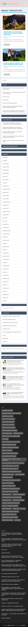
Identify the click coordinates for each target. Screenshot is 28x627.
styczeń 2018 (6, 275)
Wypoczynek (22, 36)
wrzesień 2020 (6, 233)
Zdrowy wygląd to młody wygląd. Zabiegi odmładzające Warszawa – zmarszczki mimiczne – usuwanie (12, 588)
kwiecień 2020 (6, 246)
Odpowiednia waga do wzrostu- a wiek (10, 576)
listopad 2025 (6, 170)
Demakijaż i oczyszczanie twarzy (10, 322)
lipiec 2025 (5, 176)
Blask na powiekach (5, 618)
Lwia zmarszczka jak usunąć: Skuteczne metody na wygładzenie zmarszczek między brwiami (13, 580)
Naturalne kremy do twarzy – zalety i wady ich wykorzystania (13, 88)
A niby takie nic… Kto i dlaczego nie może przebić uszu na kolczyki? (14, 93)
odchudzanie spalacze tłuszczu (10, 466)
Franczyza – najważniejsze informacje (10, 603)
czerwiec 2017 (6, 288)
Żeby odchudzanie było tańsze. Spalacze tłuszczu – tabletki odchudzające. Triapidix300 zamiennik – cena (13, 565)
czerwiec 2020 (6, 240)
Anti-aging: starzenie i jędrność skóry (11, 316)
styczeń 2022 (6, 208)
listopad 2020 (6, 227)
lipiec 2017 (5, 284)
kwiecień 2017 (6, 294)
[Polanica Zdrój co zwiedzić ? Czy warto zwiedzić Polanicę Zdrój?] (14, 55)
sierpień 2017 (6, 281)
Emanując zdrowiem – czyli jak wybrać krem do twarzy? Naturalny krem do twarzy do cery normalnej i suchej (14, 540)
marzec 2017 (5, 297)
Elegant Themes (11, 625)
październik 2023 (6, 202)
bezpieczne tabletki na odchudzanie (11, 413)
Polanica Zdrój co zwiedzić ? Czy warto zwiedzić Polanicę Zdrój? (13, 63)
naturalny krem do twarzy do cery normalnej (11, 459)
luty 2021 (5, 221)
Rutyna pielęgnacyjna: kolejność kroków (12, 332)
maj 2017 (5, 291)
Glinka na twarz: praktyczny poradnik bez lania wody (13, 141)
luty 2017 (5, 300)
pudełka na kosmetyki (7, 483)
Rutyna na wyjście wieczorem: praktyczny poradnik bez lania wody (12, 132)
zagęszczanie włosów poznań (9, 517)
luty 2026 (5, 160)
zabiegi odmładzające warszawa (10, 511)
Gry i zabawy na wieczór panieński (9, 573)
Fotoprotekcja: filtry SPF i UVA (9, 325)
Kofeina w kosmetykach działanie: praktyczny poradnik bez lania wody (13, 136)
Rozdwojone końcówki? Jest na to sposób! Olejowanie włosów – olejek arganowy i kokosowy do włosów (13, 610)
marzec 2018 (5, 269)
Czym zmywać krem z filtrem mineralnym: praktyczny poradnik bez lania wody (15, 385)
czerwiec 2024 (6, 195)
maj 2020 (5, 243)
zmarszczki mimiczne (7, 520)
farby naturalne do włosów (9, 430)
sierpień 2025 (6, 173)
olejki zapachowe (19, 474)
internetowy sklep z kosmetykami (11, 436)
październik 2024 (6, 189)
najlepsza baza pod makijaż (9, 456)
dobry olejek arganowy (8, 424)
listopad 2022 (6, 205)
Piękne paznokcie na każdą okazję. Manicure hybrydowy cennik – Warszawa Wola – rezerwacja (12, 556)
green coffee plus (18, 433)
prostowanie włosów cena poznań (11, 480)
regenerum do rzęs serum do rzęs (10, 488)
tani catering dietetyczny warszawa (11, 497)
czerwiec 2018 (6, 259)
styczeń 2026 (6, 163)
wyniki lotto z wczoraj (19, 508)
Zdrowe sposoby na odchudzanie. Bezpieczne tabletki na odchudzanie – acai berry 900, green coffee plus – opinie (13, 594)
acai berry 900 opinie (7, 410)
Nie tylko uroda (6, 328)
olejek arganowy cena (7, 474)
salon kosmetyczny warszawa (10, 491)
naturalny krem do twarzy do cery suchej (13, 463)
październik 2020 (6, 230)
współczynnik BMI (6, 508)
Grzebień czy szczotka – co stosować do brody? (12, 606)
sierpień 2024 (6, 192)
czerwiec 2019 (6, 253)
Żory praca (17, 520)
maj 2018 (5, 262)
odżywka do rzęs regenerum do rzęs (11, 471)
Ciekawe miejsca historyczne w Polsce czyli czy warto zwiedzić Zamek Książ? (13, 33)
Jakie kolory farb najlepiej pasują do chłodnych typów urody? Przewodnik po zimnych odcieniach (14, 111)
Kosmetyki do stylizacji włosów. (10, 103)
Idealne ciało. (4, 549)
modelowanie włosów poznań (10, 453)
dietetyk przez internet (8, 419)
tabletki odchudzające (19, 494)
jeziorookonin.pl (10, 36)
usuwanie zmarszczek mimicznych (10, 503)
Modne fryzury (6, 96)
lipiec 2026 (5, 157)
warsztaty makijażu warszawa (10, 505)
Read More (6, 44)
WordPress (23, 625)
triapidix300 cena (6, 500)
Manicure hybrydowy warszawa (10, 447)
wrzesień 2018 (6, 256)
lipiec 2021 (5, 218)
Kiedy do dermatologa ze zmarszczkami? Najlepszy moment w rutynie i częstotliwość (13, 128)
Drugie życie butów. (5, 552)
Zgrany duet (5, 99)
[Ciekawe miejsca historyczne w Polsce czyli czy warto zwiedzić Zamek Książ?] (14, 22)
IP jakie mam (5, 439)
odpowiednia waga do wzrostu (10, 468)
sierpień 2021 (6, 214)
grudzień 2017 (6, 278)
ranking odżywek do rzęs (8, 485)
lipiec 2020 (5, 237)
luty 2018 (5, 272)
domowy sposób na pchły (8, 427)
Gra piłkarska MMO (7, 433)
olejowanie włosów (7, 477)
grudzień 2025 (6, 166)
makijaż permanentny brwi (9, 444)
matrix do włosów (7, 450)
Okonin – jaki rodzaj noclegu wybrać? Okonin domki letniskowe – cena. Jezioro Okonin (13, 393)
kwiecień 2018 (6, 265)
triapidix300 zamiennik (18, 500)
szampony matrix (6, 494)
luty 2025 (5, 182)
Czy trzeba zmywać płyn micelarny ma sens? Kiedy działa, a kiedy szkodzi (16, 377)
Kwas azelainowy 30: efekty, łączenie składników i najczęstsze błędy (15, 361)
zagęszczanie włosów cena (9, 514)
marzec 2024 (5, 198)
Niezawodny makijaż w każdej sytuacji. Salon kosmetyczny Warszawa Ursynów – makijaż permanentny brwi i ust (11, 545)
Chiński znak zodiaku (7, 416)
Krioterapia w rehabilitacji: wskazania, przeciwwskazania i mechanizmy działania (12, 123)
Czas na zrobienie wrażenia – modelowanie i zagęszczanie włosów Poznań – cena (11, 561)
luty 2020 (5, 249)
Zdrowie (4, 341)
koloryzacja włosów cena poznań (11, 441)
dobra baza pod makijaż (8, 421)
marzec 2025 (5, 179)
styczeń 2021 (6, 224)
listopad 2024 (6, 186)
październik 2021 (6, 211)
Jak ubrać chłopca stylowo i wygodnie (9, 584)
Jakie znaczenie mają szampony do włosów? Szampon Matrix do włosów (13, 107)
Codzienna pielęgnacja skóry (9, 319)
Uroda (4, 335)
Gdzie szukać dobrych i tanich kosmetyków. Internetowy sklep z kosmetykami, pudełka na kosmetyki (12, 534)
